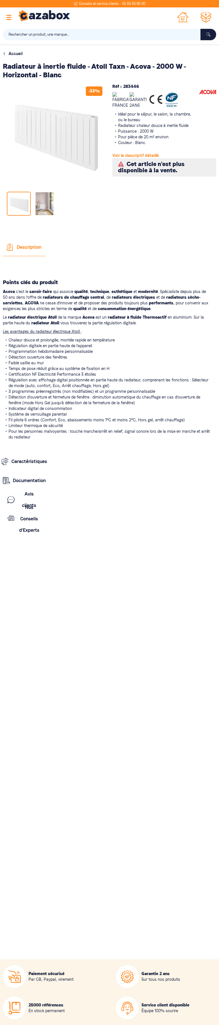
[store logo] (44, 15)
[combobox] (109, 34)
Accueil (16, 53)
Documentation (29, 480)
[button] (44, 203)
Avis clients (29, 500)
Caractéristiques (28, 461)
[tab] (24, 247)
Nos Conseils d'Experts (29, 519)
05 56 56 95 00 (133, 4)
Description (29, 247)
